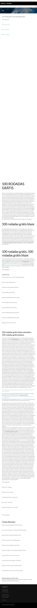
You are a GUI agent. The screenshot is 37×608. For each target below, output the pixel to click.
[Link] (6, 3)
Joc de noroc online (23, 439)
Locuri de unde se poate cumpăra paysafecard (13, 264)
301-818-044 (5, 597)
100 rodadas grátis (5, 19)
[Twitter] (5, 600)
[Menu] (35, 6)
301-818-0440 (5, 592)
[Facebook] (3, 600)
